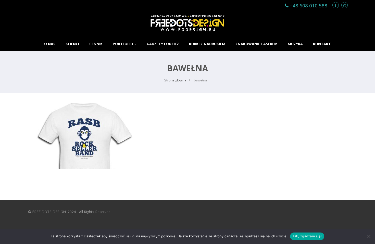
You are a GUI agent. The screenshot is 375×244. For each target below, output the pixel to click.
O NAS (49, 43)
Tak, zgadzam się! (307, 236)
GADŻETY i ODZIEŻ (163, 43)
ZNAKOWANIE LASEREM (256, 43)
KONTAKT (322, 43)
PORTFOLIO (123, 43)
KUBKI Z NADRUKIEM (207, 43)
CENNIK (96, 43)
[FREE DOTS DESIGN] (187, 34)
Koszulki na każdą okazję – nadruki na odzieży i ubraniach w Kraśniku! (85, 116)
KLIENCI (72, 43)
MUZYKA (295, 43)
